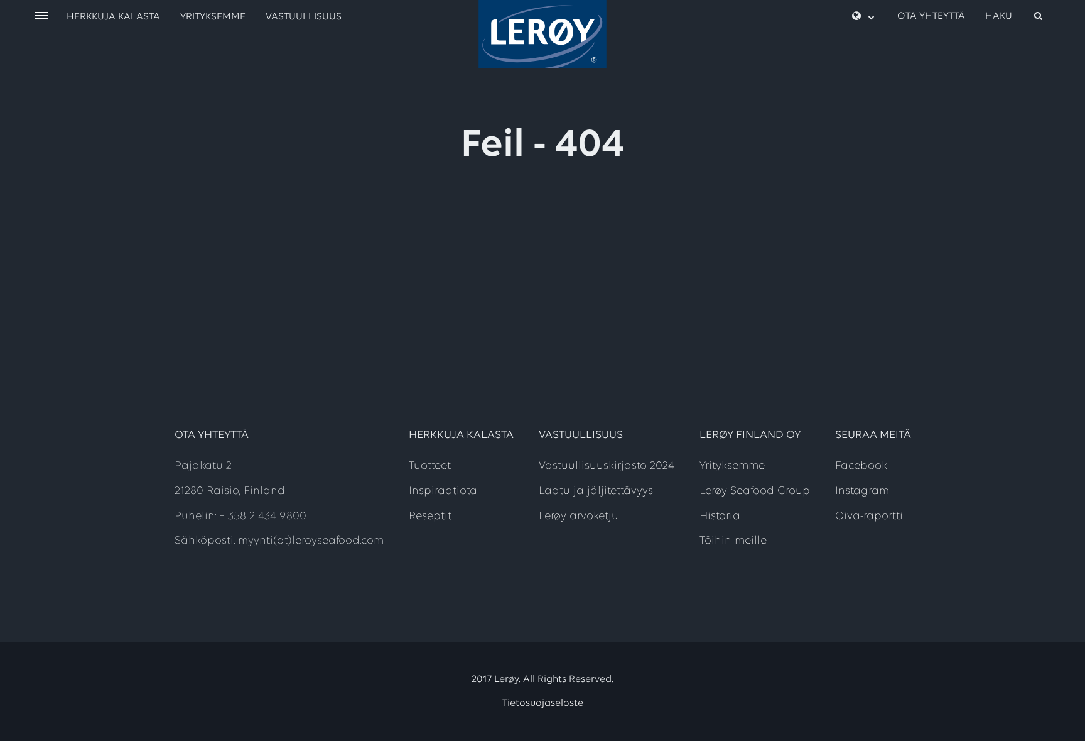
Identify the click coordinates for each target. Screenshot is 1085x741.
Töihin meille (733, 541)
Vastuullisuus (304, 17)
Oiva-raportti (869, 516)
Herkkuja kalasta (113, 17)
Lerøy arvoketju (578, 516)
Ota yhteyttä (931, 16)
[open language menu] (863, 17)
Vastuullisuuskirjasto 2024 (606, 466)
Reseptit (430, 516)
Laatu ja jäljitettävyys (596, 491)
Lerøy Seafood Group (754, 491)
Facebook (861, 466)
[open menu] (41, 16)
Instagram (862, 491)
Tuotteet (430, 466)
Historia (719, 516)
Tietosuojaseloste (542, 703)
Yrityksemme (213, 17)
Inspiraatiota (443, 491)
